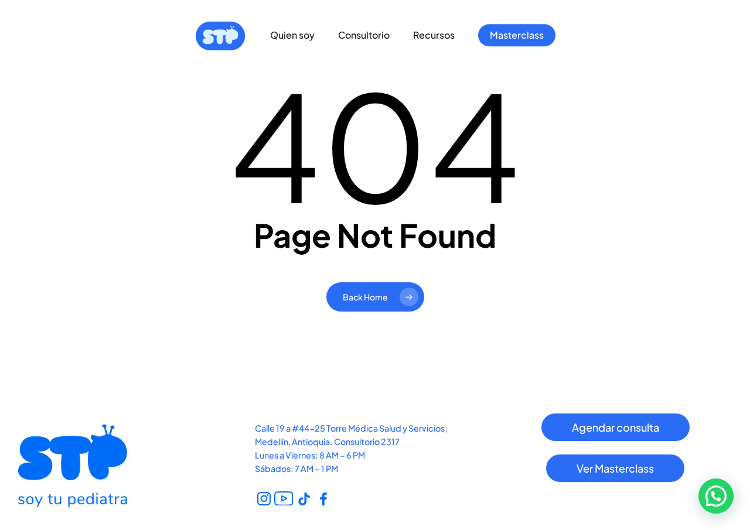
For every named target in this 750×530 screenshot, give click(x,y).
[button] (615, 427)
